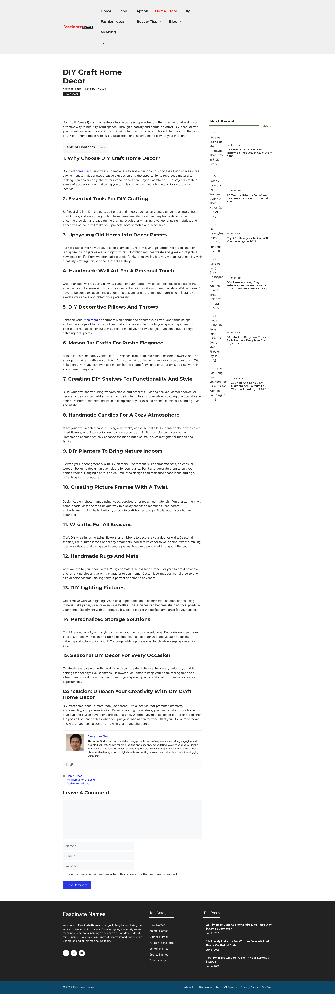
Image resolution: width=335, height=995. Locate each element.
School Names (158, 948)
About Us (190, 987)
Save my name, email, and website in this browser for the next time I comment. (122, 874)
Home (106, 11)
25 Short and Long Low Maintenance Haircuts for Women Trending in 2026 (248, 386)
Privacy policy (249, 987)
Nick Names (157, 925)
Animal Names (158, 931)
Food (122, 11)
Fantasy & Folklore (161, 942)
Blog (173, 22)
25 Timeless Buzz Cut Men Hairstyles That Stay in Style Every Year (249, 153)
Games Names (158, 936)
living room (90, 320)
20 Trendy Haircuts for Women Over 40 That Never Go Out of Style (248, 198)
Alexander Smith (72, 88)
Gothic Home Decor (78, 783)
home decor (83, 171)
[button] (102, 42)
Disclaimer (205, 987)
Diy (187, 11)
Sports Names (158, 954)
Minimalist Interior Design (81, 779)
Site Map (266, 987)
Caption (141, 11)
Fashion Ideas (113, 22)
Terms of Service (226, 987)
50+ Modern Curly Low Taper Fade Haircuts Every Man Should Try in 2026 (248, 340)
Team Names (157, 960)
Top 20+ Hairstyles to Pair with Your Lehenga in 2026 (248, 240)
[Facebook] (66, 764)
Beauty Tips (147, 22)
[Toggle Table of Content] (101, 147)
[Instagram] (71, 764)
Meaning (108, 32)
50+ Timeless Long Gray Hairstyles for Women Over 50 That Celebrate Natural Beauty (247, 285)
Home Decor (166, 11)
